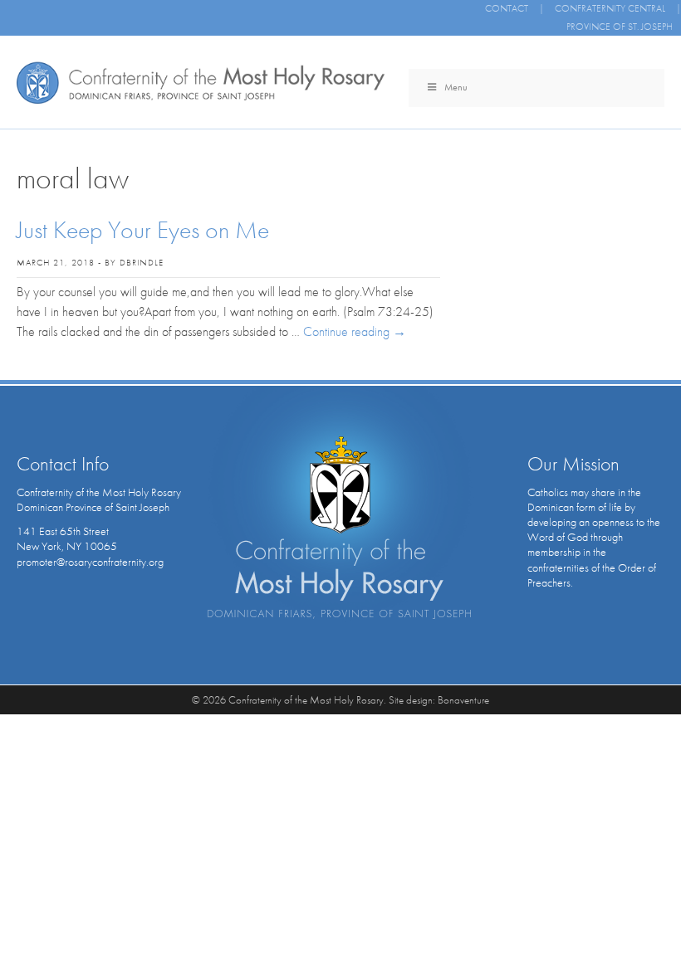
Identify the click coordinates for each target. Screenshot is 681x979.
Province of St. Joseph (619, 26)
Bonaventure (463, 700)
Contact (506, 8)
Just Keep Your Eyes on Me (143, 230)
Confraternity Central (610, 8)
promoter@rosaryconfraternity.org (90, 561)
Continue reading (354, 331)
